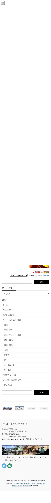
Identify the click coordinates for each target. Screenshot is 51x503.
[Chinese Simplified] (39, 272)
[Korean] (42, 272)
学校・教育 (8, 330)
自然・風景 (8, 345)
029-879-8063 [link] (14, 434)
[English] (36, 272)
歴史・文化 (8, 340)
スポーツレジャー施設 (12, 335)
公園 (6, 350)
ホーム (5, 305)
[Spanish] (45, 272)
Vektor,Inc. (27, 486)
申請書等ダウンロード (11, 375)
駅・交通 (7, 370)
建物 (6, 325)
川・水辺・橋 (9, 365)
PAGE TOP (47, 486)
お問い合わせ (8, 385)
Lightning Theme (29, 483)
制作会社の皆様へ (9, 315)
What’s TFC (7, 310)
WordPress (17, 483)
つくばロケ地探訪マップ (12, 380)
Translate (45, 275)
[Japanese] (33, 272)
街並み (6, 355)
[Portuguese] (47, 272)
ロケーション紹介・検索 (12, 320)
